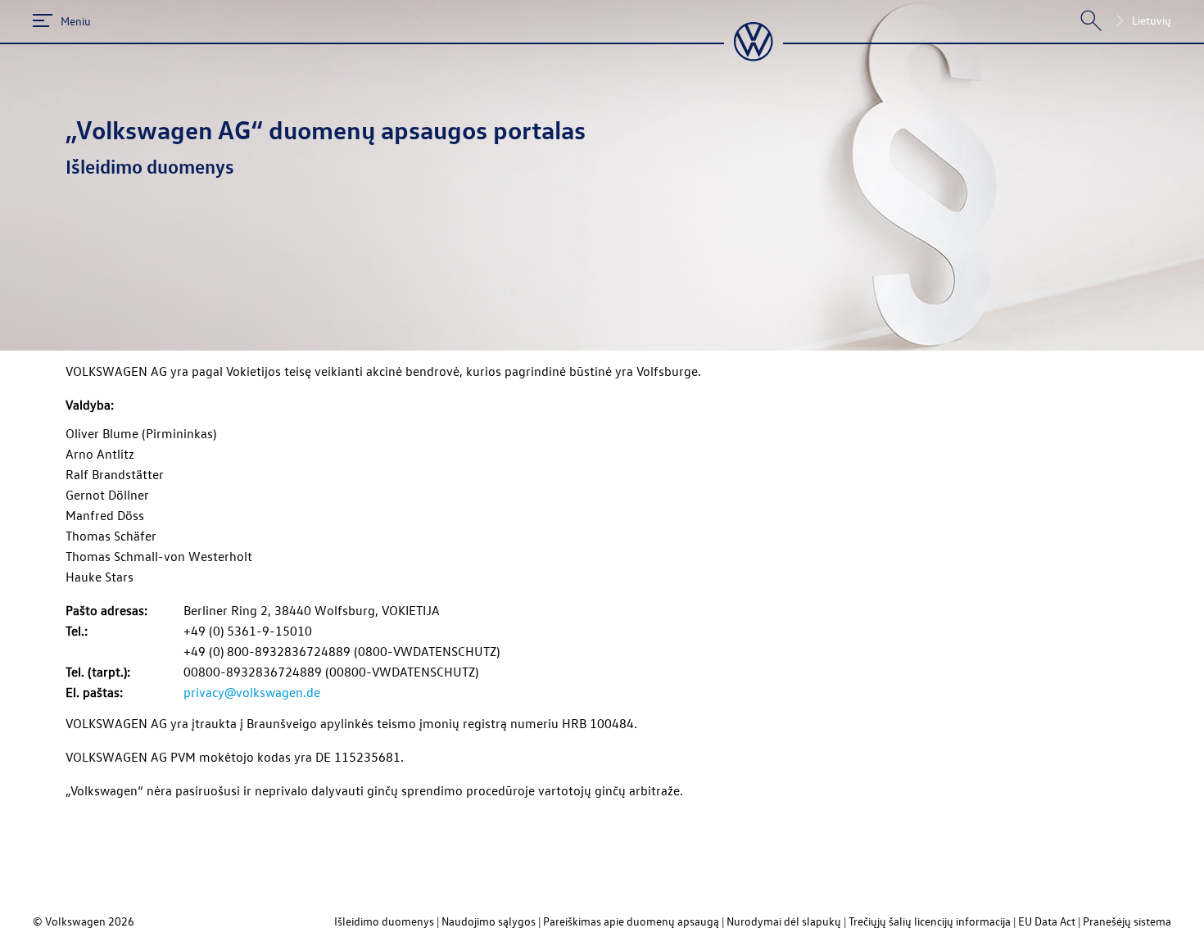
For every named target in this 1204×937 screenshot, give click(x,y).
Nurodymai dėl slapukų (783, 921)
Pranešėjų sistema (1127, 921)
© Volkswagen (70, 921)
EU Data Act (1046, 921)
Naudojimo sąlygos (488, 921)
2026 (121, 921)
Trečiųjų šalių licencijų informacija (930, 921)
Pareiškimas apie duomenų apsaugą (631, 921)
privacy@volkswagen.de (251, 692)
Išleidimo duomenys (384, 921)
